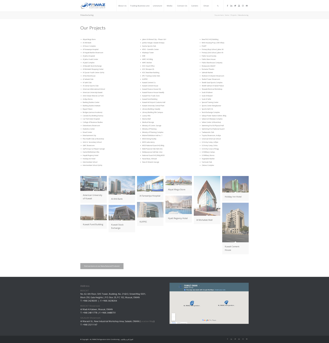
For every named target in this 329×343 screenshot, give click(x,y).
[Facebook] (227, 6)
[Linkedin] (231, 6)
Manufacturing (87, 15)
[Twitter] (235, 6)
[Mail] (247, 6)
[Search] (217, 6)
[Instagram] (243, 6)
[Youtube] (239, 6)
